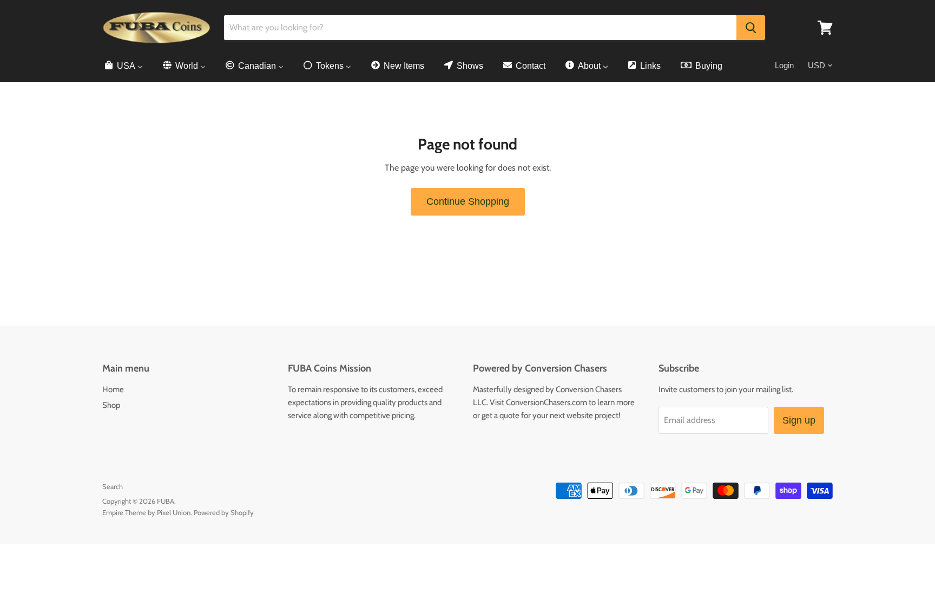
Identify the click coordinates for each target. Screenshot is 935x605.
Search (112, 486)
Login (784, 65)
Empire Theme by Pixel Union (146, 512)
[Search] (750, 27)
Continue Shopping (467, 201)
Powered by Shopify (224, 512)
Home (113, 389)
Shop (111, 405)
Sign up (798, 420)
